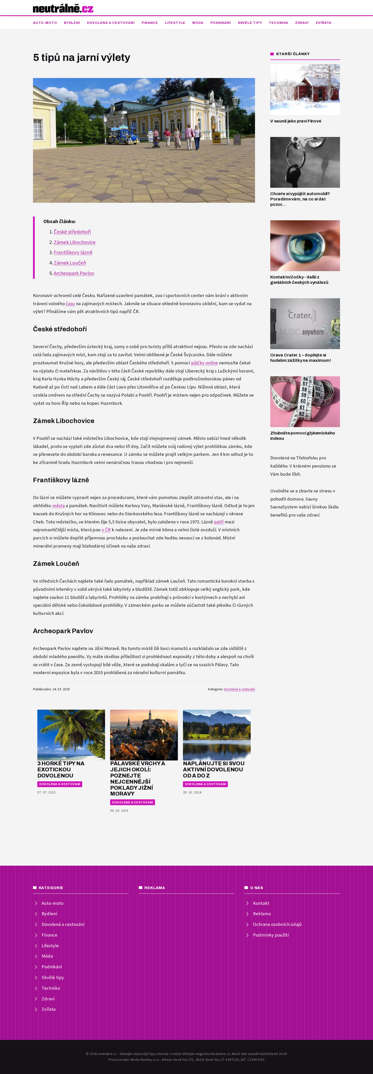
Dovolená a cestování (111, 23)
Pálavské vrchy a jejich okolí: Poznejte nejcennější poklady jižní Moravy (137, 778)
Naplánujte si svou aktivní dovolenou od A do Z (213, 769)
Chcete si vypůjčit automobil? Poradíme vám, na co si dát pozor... (300, 199)
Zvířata (323, 23)
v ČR (106, 530)
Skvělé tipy (250, 23)
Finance (150, 23)
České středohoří (72, 232)
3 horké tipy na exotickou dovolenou (60, 769)
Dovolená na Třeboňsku (294, 458)
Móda (197, 23)
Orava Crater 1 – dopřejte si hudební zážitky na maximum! (300, 358)
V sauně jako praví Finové (295, 121)
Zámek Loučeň (70, 263)
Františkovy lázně (73, 252)
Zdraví (302, 23)
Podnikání (220, 23)
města (58, 506)
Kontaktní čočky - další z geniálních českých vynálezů (299, 280)
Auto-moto (45, 23)
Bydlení (72, 23)
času (70, 304)
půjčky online (204, 363)
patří (219, 522)
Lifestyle (175, 23)
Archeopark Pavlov (74, 273)
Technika (278, 23)
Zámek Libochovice (75, 242)
